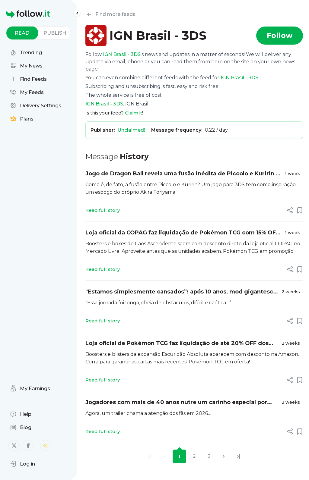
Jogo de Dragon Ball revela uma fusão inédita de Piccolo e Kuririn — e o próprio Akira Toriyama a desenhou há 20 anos (183, 174)
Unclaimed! (131, 130)
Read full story (102, 210)
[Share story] (290, 210)
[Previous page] (164, 456)
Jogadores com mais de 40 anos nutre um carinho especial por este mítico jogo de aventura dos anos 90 (176, 402)
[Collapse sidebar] (77, 13)
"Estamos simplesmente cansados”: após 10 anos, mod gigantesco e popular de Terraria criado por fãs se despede (181, 292)
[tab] (22, 33)
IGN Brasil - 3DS (122, 54)
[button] (22, 463)
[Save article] (299, 210)
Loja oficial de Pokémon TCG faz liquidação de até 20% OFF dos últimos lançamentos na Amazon (177, 343)
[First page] (150, 456)
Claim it (133, 113)
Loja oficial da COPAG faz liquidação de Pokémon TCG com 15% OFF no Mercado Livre (182, 233)
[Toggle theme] (45, 445)
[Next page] (224, 456)
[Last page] (238, 456)
